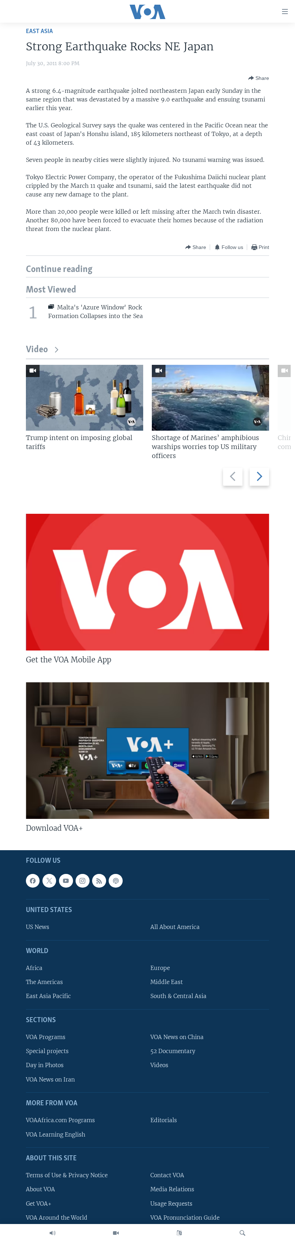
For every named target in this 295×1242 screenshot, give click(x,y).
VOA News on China (177, 1037)
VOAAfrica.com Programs (60, 1120)
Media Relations (172, 1189)
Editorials (163, 1120)
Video (37, 350)
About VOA (40, 1189)
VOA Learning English (55, 1134)
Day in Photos (45, 1065)
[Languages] (179, 1233)
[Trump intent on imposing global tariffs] (84, 398)
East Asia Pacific (48, 996)
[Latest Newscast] (52, 1233)
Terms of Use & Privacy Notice (67, 1175)
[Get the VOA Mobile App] (147, 582)
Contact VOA (167, 1175)
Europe (160, 968)
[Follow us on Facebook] (33, 880)
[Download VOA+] (147, 750)
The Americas (44, 982)
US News (37, 927)
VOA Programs (45, 1037)
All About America (175, 927)
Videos (159, 1065)
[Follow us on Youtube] (66, 880)
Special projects (47, 1051)
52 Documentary (172, 1051)
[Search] (242, 1233)
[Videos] (116, 1233)
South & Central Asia (178, 996)
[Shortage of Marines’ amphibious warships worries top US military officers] (210, 398)
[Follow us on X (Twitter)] (49, 880)
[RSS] (99, 880)
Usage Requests (171, 1203)
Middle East (166, 982)
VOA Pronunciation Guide (184, 1217)
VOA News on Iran (50, 1079)
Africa (34, 968)
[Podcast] (115, 880)
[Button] (258, 78)
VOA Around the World (56, 1217)
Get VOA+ (38, 1203)
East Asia (39, 31)
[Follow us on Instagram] (82, 880)
